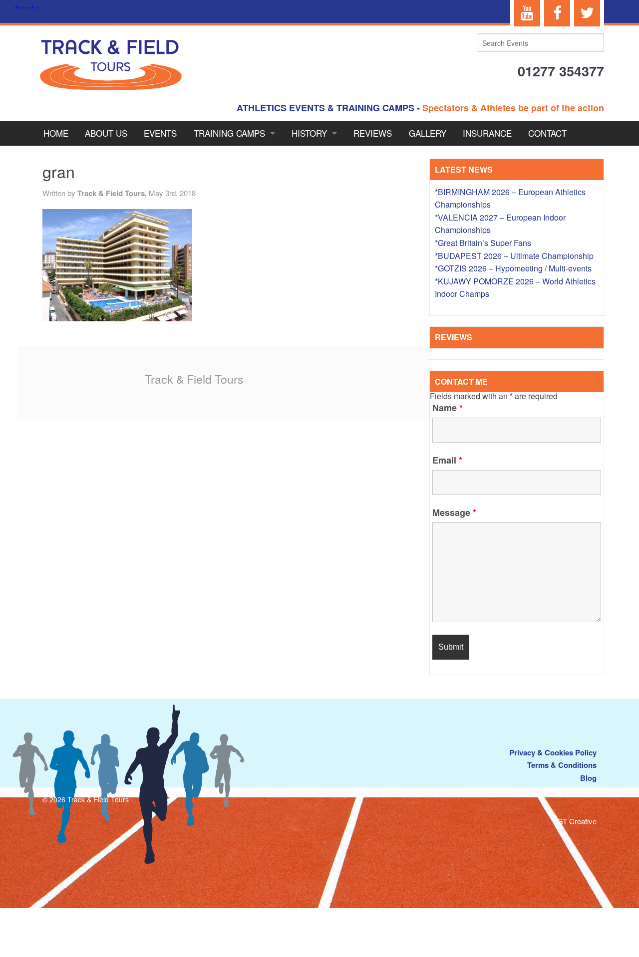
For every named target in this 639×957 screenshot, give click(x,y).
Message (454, 512)
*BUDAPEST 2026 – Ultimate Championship (514, 255)
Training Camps (229, 133)
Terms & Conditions (562, 764)
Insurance (487, 133)
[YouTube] (527, 13)
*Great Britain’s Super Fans (483, 242)
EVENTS (160, 133)
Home (55, 133)
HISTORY (309, 133)
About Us (106, 133)
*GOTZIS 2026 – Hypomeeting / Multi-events (513, 268)
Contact (547, 133)
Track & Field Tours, (113, 193)
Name (447, 408)
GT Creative (577, 821)
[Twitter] (587, 13)
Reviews (372, 133)
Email (447, 460)
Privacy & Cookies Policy (553, 752)
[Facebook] (557, 13)
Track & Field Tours (194, 379)
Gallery (427, 133)
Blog (588, 777)
